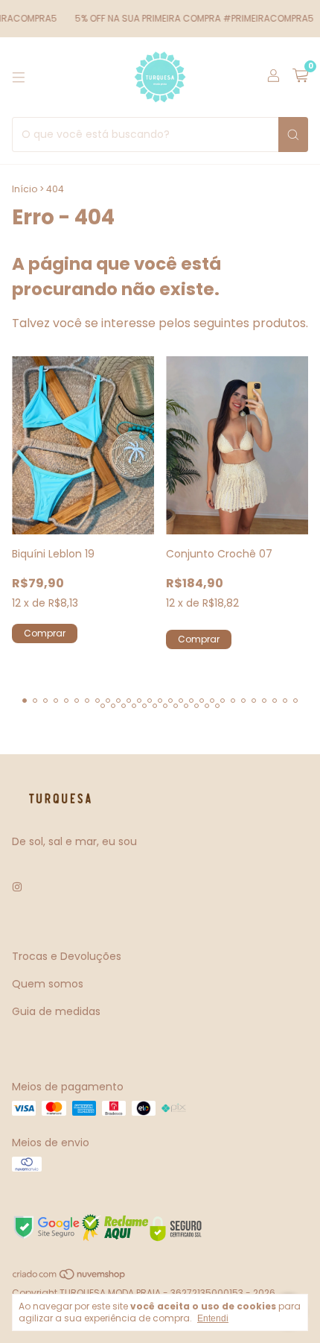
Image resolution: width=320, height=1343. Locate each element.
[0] (300, 77)
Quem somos (47, 983)
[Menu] (18, 77)
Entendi (212, 1318)
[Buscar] (293, 134)
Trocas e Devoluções (66, 956)
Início (24, 189)
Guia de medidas (56, 1011)
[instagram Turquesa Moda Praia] (17, 887)
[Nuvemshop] (69, 1277)
